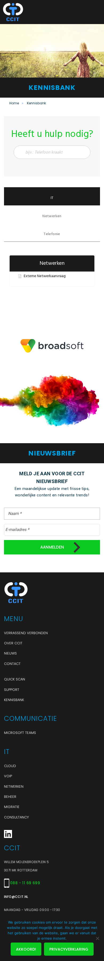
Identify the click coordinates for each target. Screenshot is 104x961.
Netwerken (13, 786)
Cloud (10, 765)
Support (11, 689)
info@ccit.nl (16, 896)
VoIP (8, 776)
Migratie (11, 806)
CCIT (29, 12)
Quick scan (14, 679)
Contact (12, 663)
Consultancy (16, 817)
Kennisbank (14, 699)
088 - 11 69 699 (25, 883)
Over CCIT (13, 643)
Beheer (10, 796)
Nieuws (10, 653)
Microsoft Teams (20, 732)
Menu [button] (94, 12)
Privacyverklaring (68, 949)
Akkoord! (26, 949)
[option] (52, 346)
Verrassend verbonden (26, 632)
